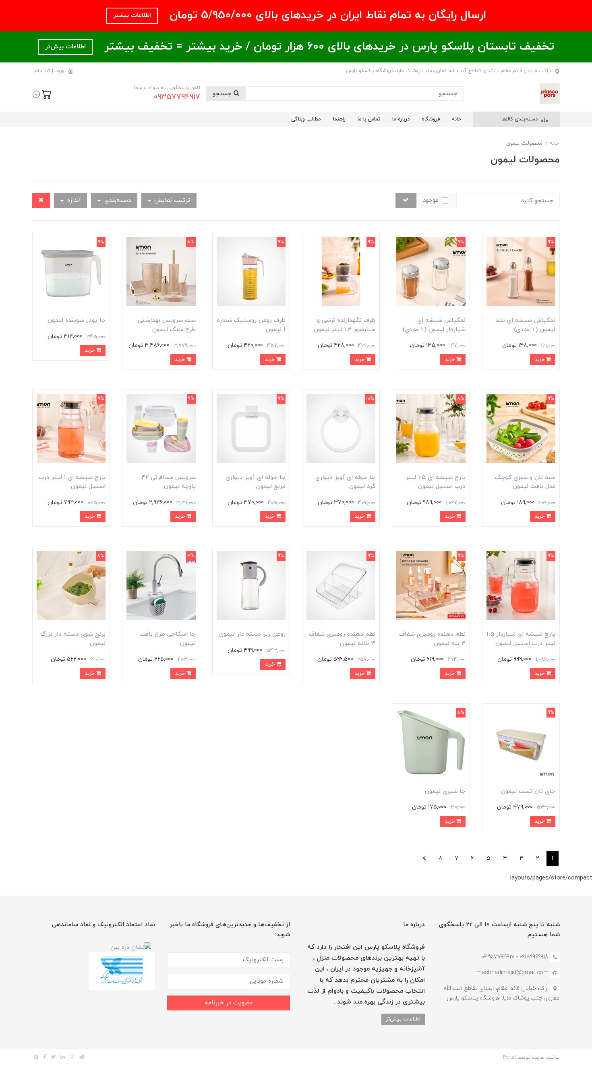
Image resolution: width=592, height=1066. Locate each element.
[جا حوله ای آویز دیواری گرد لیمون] (340, 428)
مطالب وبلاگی (306, 119)
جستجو (223, 93)
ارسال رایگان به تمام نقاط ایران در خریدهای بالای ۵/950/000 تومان (326, 15)
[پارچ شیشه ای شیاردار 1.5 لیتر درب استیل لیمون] (520, 585)
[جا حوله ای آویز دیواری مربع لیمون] (251, 428)
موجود (431, 200)
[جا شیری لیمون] (430, 742)
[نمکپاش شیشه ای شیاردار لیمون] (430, 271)
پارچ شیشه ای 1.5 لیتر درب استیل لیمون (436, 482)
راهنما (339, 119)
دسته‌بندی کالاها (520, 119)
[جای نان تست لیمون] (520, 742)
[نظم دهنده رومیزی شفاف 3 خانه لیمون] (340, 585)
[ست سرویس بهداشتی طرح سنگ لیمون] (160, 271)
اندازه (73, 200)
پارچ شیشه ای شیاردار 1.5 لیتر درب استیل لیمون (520, 639)
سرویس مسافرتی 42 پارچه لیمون (169, 482)
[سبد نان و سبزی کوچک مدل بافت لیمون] (520, 428)
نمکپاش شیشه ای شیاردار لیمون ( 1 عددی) (434, 325)
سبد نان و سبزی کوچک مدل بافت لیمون (525, 482)
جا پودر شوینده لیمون (77, 320)
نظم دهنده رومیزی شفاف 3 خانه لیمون (342, 639)
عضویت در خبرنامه (229, 1003)
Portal (509, 1057)
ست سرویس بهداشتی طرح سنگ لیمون (167, 325)
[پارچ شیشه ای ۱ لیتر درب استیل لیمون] (71, 428)
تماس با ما (369, 119)
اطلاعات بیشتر (132, 15)
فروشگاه (431, 119)
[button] (42, 93)
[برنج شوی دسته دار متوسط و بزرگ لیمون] (71, 585)
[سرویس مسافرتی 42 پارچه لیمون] (160, 428)
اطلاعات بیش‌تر (65, 47)
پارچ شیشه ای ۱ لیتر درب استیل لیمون (72, 482)
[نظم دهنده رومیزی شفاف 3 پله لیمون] (430, 585)
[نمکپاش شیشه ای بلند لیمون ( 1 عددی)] (520, 271)
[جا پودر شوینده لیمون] (71, 271)
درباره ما (401, 119)
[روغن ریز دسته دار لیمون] (251, 585)
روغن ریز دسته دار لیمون (252, 634)
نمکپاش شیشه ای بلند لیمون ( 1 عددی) (525, 325)
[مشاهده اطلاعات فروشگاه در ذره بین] (130, 947)
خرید (540, 359)
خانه (456, 119)
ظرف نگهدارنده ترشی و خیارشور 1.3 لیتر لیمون (344, 325)
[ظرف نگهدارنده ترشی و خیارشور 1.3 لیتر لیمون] (340, 271)
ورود (59, 71)
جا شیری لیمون (445, 791)
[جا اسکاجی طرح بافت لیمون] (160, 585)
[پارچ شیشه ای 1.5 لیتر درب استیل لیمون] (430, 428)
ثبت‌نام (42, 71)
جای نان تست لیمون (528, 791)
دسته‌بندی (116, 200)
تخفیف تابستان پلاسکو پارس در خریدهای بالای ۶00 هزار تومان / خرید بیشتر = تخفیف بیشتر (327, 47)
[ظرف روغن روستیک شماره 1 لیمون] (251, 271)
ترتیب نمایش (171, 200)
